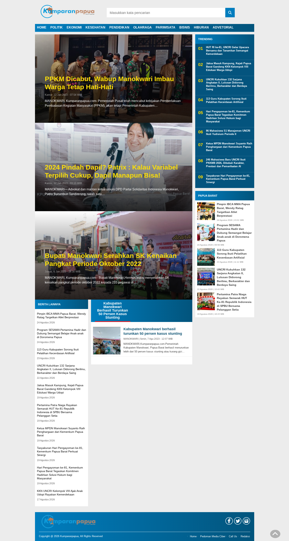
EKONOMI (74, 27)
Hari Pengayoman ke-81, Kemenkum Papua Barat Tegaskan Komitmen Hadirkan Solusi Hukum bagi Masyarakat (228, 116)
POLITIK (56, 27)
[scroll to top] (275, 535)
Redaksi (245, 536)
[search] (230, 12)
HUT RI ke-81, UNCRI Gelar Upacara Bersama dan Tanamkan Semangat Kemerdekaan (227, 50)
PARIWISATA (165, 27)
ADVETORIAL (223, 27)
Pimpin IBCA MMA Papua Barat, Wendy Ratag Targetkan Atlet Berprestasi (233, 210)
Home (193, 536)
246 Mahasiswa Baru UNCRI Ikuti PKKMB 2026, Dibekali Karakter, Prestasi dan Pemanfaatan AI (226, 163)
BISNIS (184, 27)
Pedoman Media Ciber (212, 536)
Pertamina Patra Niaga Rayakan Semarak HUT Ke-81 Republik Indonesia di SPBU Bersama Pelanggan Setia (234, 302)
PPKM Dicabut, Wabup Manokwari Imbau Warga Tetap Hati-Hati (109, 83)
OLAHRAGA (142, 27)
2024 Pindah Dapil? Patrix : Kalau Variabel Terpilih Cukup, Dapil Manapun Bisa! (111, 171)
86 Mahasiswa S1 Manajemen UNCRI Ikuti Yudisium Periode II (228, 132)
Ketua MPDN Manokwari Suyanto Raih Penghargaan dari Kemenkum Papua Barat (61, 432)
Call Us (233, 536)
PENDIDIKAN (119, 27)
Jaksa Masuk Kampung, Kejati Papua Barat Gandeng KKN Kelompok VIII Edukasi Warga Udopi (60, 389)
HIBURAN (201, 27)
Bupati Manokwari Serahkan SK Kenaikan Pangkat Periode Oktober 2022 (111, 259)
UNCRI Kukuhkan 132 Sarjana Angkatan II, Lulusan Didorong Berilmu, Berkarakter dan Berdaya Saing (61, 369)
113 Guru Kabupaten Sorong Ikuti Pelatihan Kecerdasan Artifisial (226, 100)
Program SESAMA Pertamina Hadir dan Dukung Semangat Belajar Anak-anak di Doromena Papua (61, 333)
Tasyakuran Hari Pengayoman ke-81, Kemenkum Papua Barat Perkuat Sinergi (60, 451)
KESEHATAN (95, 27)
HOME (41, 27)
